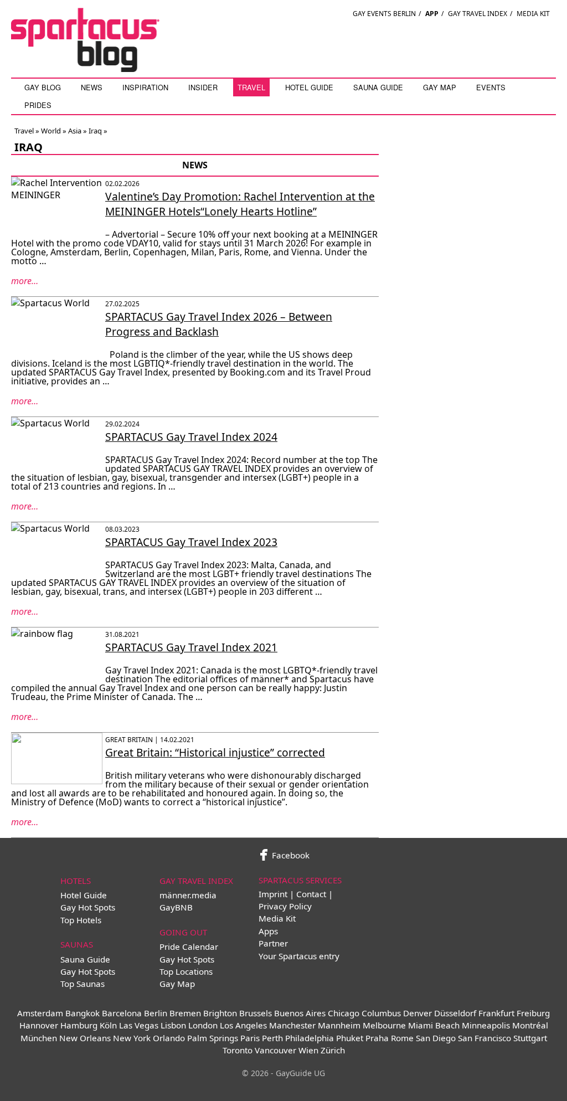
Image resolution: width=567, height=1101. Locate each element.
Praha (377, 1037)
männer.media (188, 895)
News (91, 87)
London (203, 1025)
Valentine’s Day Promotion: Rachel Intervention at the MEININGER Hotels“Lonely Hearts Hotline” (240, 204)
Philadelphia (309, 1037)
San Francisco (484, 1037)
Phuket (349, 1037)
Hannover (38, 1025)
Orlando (169, 1037)
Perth (272, 1037)
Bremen (185, 1012)
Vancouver (275, 1050)
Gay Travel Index (477, 13)
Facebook (290, 855)
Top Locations (186, 971)
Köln (108, 1025)
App (432, 13)
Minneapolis (486, 1025)
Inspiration (145, 87)
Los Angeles (243, 1025)
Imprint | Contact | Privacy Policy (296, 900)
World (51, 131)
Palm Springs (212, 1037)
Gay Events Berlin (384, 13)
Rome (402, 1037)
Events (491, 87)
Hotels (75, 880)
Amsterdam (40, 1012)
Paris (250, 1037)
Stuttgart (530, 1037)
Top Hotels (80, 919)
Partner (273, 943)
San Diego (436, 1037)
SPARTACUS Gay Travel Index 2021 (191, 647)
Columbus (381, 1012)
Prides (37, 105)
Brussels (255, 1012)
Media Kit (533, 13)
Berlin (155, 1012)
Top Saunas (82, 983)
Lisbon (173, 1025)
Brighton (220, 1012)
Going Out (183, 932)
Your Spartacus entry (299, 955)
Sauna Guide (378, 87)
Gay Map (439, 87)
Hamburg (78, 1025)
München (38, 1037)
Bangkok (82, 1012)
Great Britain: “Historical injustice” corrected (215, 752)
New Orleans (85, 1037)
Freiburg (533, 1012)
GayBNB (176, 907)
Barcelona (122, 1012)
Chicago (343, 1012)
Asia (74, 131)
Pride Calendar (188, 946)
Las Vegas (138, 1025)
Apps (268, 931)
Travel (251, 87)
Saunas (76, 944)
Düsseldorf (455, 1012)
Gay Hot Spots (87, 907)
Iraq (95, 131)
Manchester (292, 1025)
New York (132, 1037)
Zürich (333, 1050)
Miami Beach (434, 1025)
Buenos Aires (300, 1012)
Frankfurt (496, 1012)
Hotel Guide (309, 87)
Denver (417, 1012)
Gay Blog (42, 87)
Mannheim (339, 1025)
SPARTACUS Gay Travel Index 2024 (191, 436)
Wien (308, 1050)
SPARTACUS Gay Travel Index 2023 (191, 541)
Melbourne (384, 1025)
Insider (203, 87)
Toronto (237, 1050)
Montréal (530, 1025)
